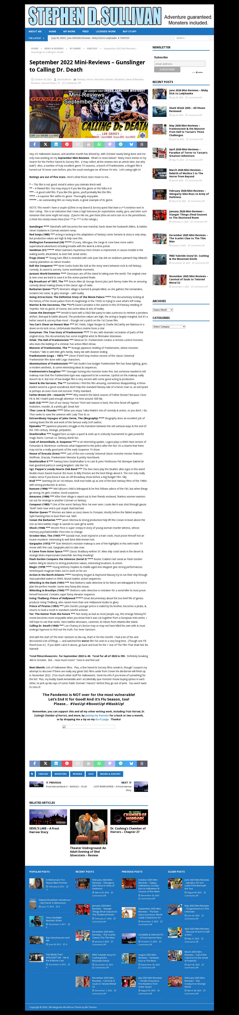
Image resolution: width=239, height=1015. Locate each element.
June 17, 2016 (48, 906)
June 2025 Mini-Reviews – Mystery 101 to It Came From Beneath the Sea (197, 884)
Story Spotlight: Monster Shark (54, 919)
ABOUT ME (35, 31)
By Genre (75, 48)
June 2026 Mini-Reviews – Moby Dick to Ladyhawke (188, 92)
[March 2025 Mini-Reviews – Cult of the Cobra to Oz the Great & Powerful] (175, 955)
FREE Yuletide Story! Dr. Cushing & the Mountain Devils (189, 257)
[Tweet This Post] (45, 145)
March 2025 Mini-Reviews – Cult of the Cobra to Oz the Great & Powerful (196, 956)
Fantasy (81, 79)
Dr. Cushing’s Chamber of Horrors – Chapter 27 (128, 830)
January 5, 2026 (179, 245)
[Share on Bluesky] (131, 145)
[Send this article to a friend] (77, 145)
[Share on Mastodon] (110, 145)
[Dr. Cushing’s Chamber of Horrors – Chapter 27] (129, 817)
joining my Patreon (97, 715)
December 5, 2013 (57, 964)
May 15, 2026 (178, 159)
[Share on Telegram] (120, 145)
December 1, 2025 (180, 286)
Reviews (35, 83)
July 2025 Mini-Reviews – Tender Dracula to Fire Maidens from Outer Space (150, 982)
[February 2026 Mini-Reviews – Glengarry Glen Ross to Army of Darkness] (160, 194)
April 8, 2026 (177, 180)
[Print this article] (88, 145)
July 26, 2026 (177, 115)
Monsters (100, 79)
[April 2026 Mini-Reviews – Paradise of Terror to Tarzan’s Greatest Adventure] (160, 153)
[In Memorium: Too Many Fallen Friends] (36, 883)
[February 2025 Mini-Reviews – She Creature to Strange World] (175, 981)
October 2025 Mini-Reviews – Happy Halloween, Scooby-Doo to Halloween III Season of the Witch (149, 885)
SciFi (91, 773)
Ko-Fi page (102, 719)
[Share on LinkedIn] (56, 145)
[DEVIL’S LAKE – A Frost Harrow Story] (48, 817)
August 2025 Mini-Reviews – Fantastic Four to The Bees (148, 957)
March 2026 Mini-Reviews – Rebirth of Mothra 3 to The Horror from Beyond (186, 173)
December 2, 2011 (57, 924)
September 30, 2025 (150, 964)
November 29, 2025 (150, 895)
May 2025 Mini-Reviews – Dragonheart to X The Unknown (197, 908)
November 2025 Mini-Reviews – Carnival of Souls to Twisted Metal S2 (188, 279)
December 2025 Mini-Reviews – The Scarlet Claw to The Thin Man (188, 238)
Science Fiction (49, 83)
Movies (110, 79)
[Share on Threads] (142, 145)
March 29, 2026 (179, 201)
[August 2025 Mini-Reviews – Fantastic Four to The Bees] (129, 958)
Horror (90, 79)
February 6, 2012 (56, 886)
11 (47, 889)
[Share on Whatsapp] (99, 145)
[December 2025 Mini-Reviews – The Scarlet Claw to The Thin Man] (160, 239)
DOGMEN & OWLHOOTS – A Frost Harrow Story (150, 936)
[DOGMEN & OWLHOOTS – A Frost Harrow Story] (129, 938)
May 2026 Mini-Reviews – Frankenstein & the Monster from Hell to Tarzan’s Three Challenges (187, 130)
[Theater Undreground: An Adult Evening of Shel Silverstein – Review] (89, 826)
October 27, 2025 (149, 941)
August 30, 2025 (148, 990)
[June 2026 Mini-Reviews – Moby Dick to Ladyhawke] (160, 94)
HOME (52, 31)
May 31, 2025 (193, 938)
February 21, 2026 (180, 221)
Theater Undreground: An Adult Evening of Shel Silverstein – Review (88, 851)
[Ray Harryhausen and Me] (36, 940)
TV (59, 83)
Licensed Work (106, 31)
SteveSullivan (64, 79)
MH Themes (91, 1007)
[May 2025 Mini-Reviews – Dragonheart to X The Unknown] (175, 909)
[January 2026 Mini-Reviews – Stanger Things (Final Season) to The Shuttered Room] (160, 215)
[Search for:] (192, 38)
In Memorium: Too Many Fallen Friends (56, 881)
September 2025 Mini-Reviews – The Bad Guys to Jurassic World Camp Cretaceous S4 (150, 913)
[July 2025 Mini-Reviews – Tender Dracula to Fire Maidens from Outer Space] (129, 981)
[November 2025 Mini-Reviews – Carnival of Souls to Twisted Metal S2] (160, 280)
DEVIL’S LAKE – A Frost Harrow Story (44, 830)
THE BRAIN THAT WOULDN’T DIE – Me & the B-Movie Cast (57, 957)
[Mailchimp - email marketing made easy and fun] (197, 72)
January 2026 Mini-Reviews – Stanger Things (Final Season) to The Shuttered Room (188, 214)
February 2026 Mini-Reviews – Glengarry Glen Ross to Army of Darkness (189, 194)
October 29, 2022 (43, 79)
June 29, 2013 (55, 944)
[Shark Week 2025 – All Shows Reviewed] (160, 111)
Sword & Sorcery (110, 773)
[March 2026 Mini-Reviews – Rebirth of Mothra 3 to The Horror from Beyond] (160, 173)
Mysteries (120, 79)
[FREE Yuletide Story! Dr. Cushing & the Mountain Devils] (160, 259)
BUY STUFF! (129, 31)
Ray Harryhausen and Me (57, 939)
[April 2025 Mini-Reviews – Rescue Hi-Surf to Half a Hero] (175, 932)
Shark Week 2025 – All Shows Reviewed (187, 109)
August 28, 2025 (194, 892)
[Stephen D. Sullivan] (119, 25)
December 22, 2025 (181, 263)
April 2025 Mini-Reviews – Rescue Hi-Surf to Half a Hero (197, 931)
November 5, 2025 (149, 921)
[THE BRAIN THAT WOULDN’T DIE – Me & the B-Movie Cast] (36, 957)
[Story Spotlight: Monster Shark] (36, 921)
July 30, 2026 (177, 97)
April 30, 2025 (193, 964)
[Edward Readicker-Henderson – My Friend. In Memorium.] (32, 903)
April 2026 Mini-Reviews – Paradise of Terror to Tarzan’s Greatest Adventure (188, 152)
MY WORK (69, 31)
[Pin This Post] (67, 145)
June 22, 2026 (178, 139)
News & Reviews (54, 48)
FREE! (85, 31)
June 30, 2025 (193, 915)
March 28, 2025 (194, 990)
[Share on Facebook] (34, 145)
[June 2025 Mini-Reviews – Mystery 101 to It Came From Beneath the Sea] (175, 883)
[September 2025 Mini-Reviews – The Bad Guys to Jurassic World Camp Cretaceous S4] (129, 912)
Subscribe (161, 57)
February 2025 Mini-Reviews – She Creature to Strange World (195, 982)
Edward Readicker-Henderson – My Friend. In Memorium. (55, 901)
